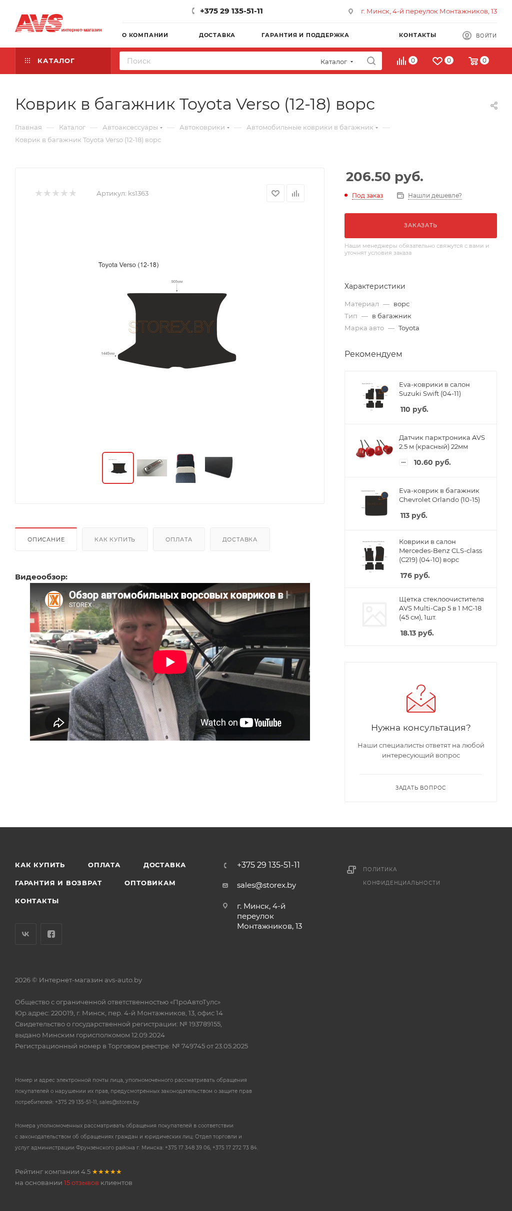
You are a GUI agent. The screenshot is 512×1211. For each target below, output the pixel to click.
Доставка (240, 539)
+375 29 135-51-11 (231, 11)
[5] (72, 193)
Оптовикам (150, 883)
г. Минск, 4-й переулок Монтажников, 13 (429, 11)
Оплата (179, 539)
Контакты (36, 901)
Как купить (115, 539)
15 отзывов (81, 1182)
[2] (46, 193)
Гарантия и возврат (58, 883)
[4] (64, 193)
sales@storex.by (266, 885)
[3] (55, 193)
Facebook (51, 934)
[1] (38, 193)
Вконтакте (25, 934)
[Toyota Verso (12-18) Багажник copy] (170, 327)
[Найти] (371, 61)
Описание (46, 539)
